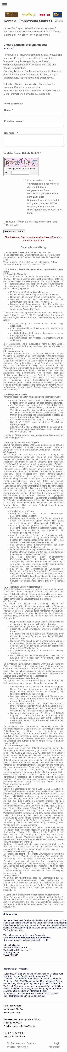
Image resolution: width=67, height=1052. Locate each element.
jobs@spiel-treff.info (38, 940)
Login (57, 1043)
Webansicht (53, 1046)
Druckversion (18, 1043)
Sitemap (31, 1043)
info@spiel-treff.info (39, 991)
